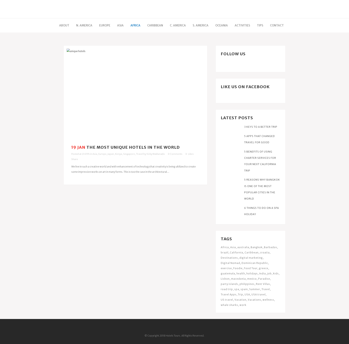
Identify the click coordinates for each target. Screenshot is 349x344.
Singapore (129, 154)
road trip (227, 289)
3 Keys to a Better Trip (260, 126)
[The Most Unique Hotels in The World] (135, 94)
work (243, 304)
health (241, 273)
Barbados (270, 247)
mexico (252, 278)
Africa (225, 247)
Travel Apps (229, 294)
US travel (227, 299)
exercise (226, 268)
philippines (247, 283)
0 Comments (175, 154)
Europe (102, 154)
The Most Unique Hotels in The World (133, 147)
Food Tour (251, 268)
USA (247, 294)
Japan (111, 154)
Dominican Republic (255, 263)
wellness (268, 299)
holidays (252, 273)
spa (236, 289)
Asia (95, 154)
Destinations (229, 257)
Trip (240, 294)
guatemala (228, 273)
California (236, 252)
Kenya (118, 154)
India (262, 273)
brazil (224, 252)
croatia (265, 252)
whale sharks (229, 304)
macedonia (238, 278)
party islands (229, 283)
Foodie (238, 268)
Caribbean (252, 252)
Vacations (254, 299)
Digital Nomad (230, 263)
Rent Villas (263, 283)
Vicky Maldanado (155, 154)
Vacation (240, 299)
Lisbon (225, 278)
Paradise (264, 278)
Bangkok (257, 247)
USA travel (258, 294)
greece (263, 268)
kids (276, 273)
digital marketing (251, 257)
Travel (139, 154)
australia (243, 247)
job (269, 273)
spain (244, 289)
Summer (254, 289)
